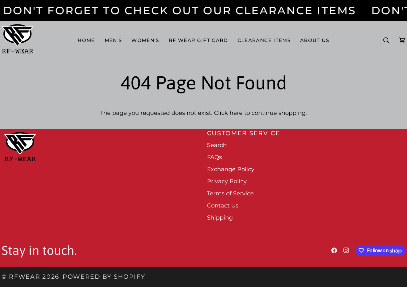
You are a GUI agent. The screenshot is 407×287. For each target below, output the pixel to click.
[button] (113, 40)
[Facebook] (334, 250)
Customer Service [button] (243, 133)
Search (217, 145)
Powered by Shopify (104, 276)
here (236, 112)
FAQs (214, 157)
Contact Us (222, 205)
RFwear (24, 276)
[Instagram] (346, 250)
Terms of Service (230, 193)
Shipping (220, 217)
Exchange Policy (230, 169)
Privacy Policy (227, 181)
